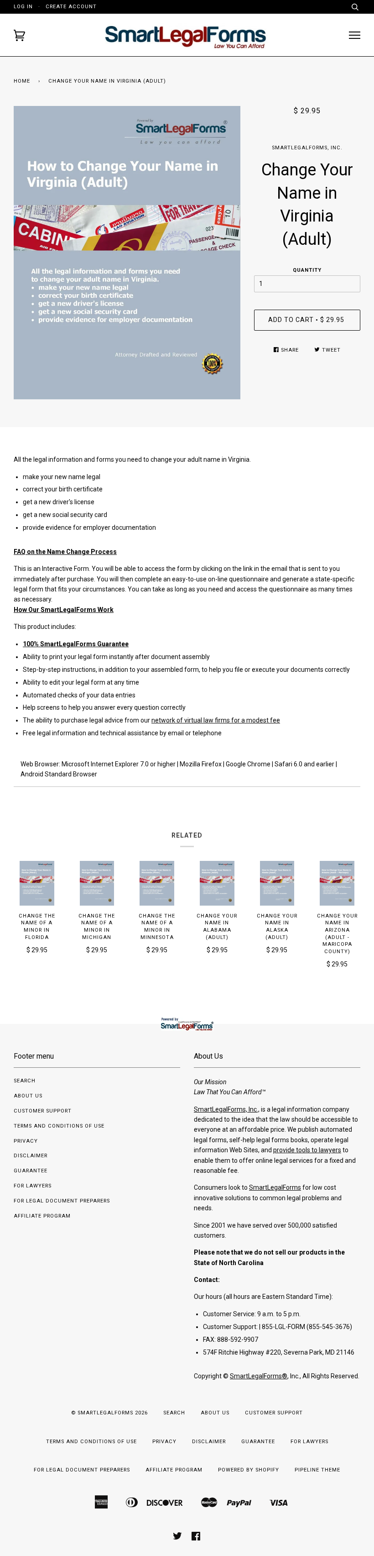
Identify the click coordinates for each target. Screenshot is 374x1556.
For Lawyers (33, 1186)
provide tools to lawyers (307, 1150)
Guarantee (30, 1171)
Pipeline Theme (317, 1470)
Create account (71, 7)
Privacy (26, 1141)
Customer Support (43, 1111)
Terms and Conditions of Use (59, 1126)
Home (22, 81)
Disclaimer (30, 1156)
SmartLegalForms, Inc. (307, 148)
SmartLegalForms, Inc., (227, 1109)
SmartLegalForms (275, 1187)
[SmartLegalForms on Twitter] (177, 1538)
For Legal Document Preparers (62, 1201)
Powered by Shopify (248, 1470)
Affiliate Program (42, 1216)
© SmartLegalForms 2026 (109, 1413)
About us (28, 1096)
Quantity (307, 270)
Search (25, 1081)
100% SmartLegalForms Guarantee (76, 644)
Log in (23, 7)
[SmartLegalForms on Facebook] (196, 1538)
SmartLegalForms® (258, 1376)
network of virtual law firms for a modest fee (215, 720)
